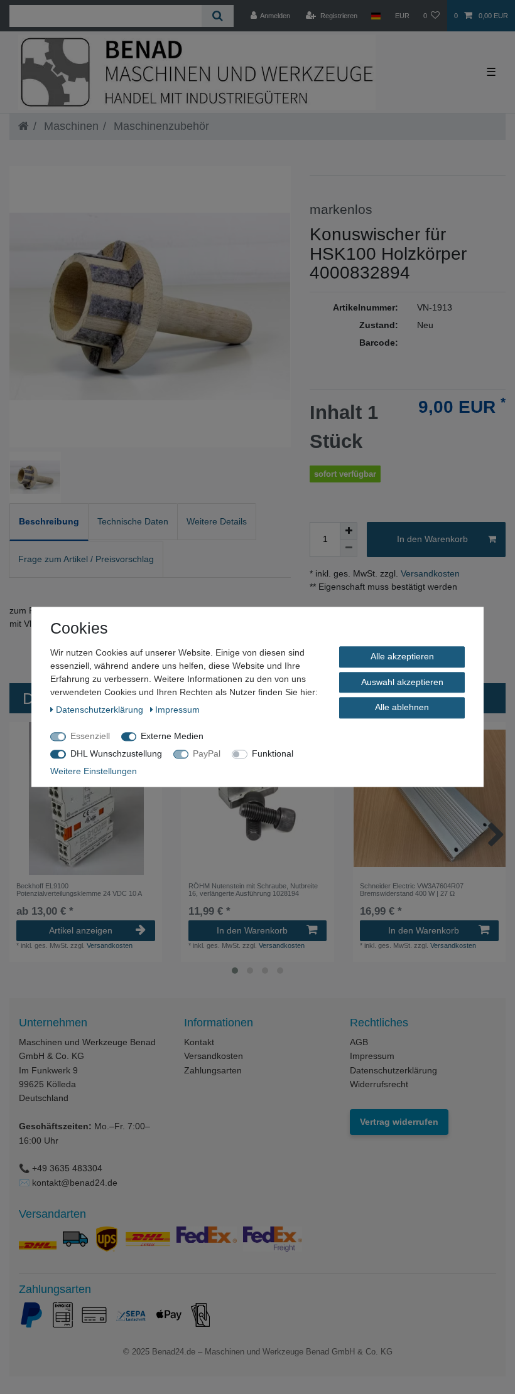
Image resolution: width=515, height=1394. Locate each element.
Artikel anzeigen (80, 930)
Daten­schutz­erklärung (101, 710)
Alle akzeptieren (402, 656)
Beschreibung (49, 521)
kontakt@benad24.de (74, 1183)
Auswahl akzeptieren (402, 682)
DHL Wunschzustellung (116, 753)
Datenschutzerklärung (393, 1070)
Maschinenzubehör (160, 126)
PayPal (206, 753)
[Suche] (218, 16)
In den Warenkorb (432, 539)
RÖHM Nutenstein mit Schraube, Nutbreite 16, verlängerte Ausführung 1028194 (253, 889)
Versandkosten (429, 573)
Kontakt (199, 1042)
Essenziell (90, 736)
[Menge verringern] (348, 548)
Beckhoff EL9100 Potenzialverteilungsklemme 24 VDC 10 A (79, 889)
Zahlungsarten (213, 1070)
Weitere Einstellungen (93, 771)
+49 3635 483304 (67, 1168)
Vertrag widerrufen (399, 1122)
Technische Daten (132, 521)
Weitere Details (217, 521)
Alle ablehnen (402, 707)
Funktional (272, 753)
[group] (85, 798)
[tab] (49, 522)
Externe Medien (172, 736)
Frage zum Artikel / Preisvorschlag (86, 559)
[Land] (376, 15)
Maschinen (70, 126)
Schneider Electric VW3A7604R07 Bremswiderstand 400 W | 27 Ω (412, 889)
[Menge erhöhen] (348, 531)
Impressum (372, 1056)
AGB (359, 1042)
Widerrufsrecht (379, 1084)
